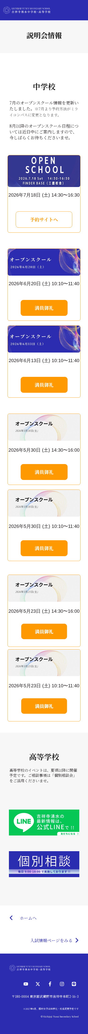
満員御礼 (44, 307)
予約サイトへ (44, 219)
